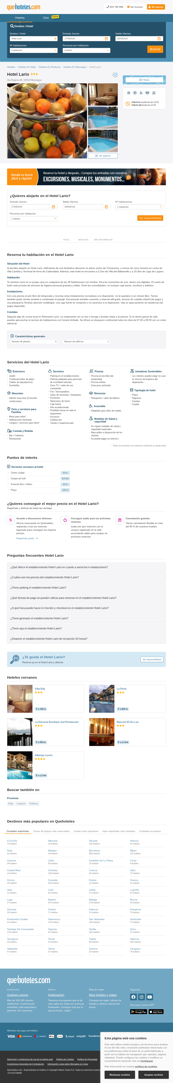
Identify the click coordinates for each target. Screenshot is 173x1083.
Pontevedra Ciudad (17, 919)
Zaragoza (135, 948)
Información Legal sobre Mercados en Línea (67, 1064)
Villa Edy (40, 688)
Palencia (93, 909)
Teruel (51, 939)
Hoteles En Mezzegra (74, 67)
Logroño (134, 889)
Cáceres (11, 860)
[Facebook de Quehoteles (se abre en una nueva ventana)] (133, 997)
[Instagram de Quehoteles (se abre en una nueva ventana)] (141, 997)
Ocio (46, 17)
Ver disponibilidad (150, 218)
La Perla (121, 688)
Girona (10, 880)
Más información (103, 240)
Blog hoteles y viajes (103, 995)
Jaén (9, 889)
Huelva (92, 880)
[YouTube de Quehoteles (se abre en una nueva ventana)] (149, 997)
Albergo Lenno (43, 755)
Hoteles (11, 67)
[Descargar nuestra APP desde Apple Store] (156, 1011)
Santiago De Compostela (20, 929)
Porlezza (33, 803)
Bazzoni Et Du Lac (128, 721)
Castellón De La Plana (101, 860)
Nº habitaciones (18, 45)
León (51, 889)
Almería (134, 840)
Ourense (11, 909)
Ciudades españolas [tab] (18, 831)
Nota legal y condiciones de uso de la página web (30, 1059)
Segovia (52, 929)
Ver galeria (104, 155)
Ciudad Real (13, 870)
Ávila (9, 850)
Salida (123, 33)
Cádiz (51, 860)
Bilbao (133, 850)
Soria (133, 929)
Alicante (93, 840)
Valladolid (12, 948)
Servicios (83, 240)
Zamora (93, 948)
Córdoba (52, 870)
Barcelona (94, 850)
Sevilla (92, 929)
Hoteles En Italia (27, 67)
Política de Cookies (65, 1059)
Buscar (155, 49)
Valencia (134, 939)
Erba (10, 803)
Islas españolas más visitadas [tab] (119, 831)
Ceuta (133, 860)
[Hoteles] (32, 7)
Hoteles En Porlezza (49, 67)
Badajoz (52, 850)
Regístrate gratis (25, 538)
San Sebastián (97, 919)
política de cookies (146, 1066)
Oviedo (52, 909)
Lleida (92, 889)
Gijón (133, 870)
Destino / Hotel (18, 33)
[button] (156, 7)
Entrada (71, 33)
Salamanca (54, 919)
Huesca (134, 880)
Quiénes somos (17, 995)
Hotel (66, 240)
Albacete (52, 840)
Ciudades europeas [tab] (150, 831)
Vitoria (51, 948)
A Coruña (12, 840)
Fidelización (56, 995)
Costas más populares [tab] (86, 831)
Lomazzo (21, 803)
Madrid (52, 899)
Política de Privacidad (87, 1059)
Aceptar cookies (153, 1074)
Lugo (10, 899)
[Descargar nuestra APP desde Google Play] (138, 1011)
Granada (53, 880)
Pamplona (135, 909)
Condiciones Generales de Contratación (25, 1064)
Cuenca (93, 870)
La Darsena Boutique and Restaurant (56, 721)
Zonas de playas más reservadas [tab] (51, 831)
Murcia (133, 899)
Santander (135, 919)
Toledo (92, 939)
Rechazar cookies (120, 1074)
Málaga (93, 899)
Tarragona (12, 939)
